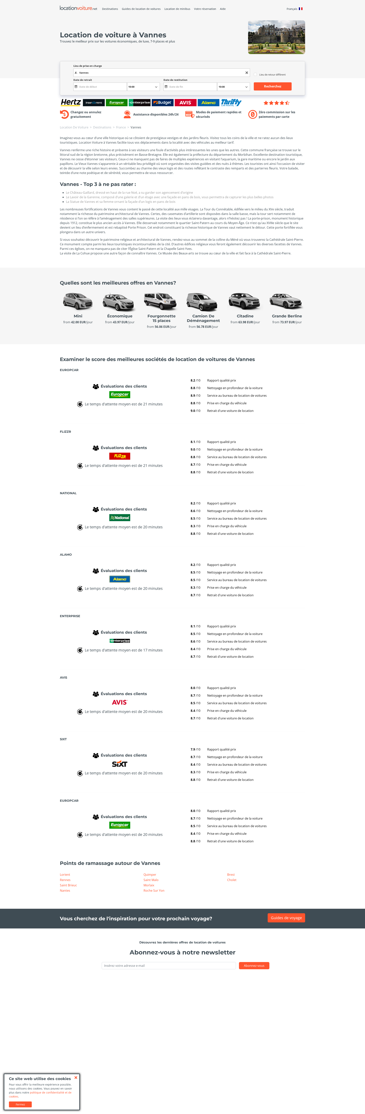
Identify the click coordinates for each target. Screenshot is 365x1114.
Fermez (20, 1104)
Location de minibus (177, 9)
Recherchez (272, 86)
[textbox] (161, 72)
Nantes (65, 890)
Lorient (65, 874)
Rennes (65, 880)
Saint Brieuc (68, 885)
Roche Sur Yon (154, 890)
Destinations (110, 9)
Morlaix (149, 885)
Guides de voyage (286, 917)
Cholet (231, 880)
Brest (231, 874)
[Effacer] (247, 73)
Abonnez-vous (254, 966)
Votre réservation (205, 9)
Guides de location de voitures (141, 9)
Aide (223, 9)
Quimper (150, 874)
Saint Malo (151, 880)
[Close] (75, 1077)
